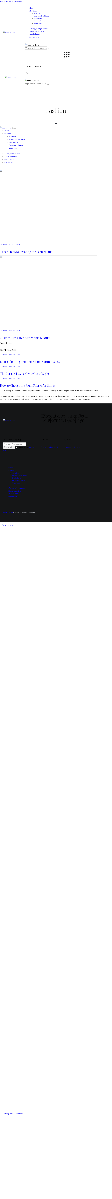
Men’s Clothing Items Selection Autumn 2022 (30, 362)
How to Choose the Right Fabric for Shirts (27, 385)
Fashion (4, 245)
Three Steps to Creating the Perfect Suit (26, 252)
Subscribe (9, 447)
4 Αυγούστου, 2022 (14, 245)
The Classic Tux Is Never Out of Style (24, 374)
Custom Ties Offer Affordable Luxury (25, 338)
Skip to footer (17, 1)
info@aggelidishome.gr (71, 447)
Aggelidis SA (8, 512)
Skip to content (5, 1)
